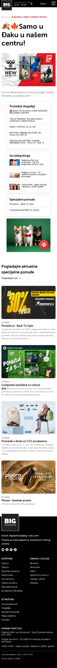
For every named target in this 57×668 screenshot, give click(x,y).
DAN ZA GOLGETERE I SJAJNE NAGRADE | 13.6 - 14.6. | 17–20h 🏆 (27, 142)
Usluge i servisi (37, 579)
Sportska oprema (10, 571)
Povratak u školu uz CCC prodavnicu (24, 441)
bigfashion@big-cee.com (24, 535)
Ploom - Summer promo (16, 500)
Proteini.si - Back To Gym (22, 204)
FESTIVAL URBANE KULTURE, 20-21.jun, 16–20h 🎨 (26, 134)
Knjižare (34, 582)
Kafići (33, 571)
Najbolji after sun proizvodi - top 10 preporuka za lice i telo (32, 162)
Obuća (4, 567)
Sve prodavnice (9, 604)
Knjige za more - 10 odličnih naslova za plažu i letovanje (34, 174)
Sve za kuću (7, 579)
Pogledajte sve (9, 278)
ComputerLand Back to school (24, 210)
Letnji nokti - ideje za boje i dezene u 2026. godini (34, 185)
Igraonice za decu (39, 575)
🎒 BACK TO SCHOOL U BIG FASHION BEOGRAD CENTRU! (28, 112)
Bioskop (34, 563)
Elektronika (7, 575)
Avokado (17, 659)
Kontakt (5, 619)
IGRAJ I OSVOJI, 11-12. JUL (23, 127)
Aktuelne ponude (10, 612)
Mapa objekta (8, 615)
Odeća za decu (9, 582)
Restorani (35, 567)
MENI (53, 5)
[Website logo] (6, 5)
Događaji (6, 608)
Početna (5, 17)
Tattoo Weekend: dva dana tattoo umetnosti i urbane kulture (26, 120)
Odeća (4, 563)
